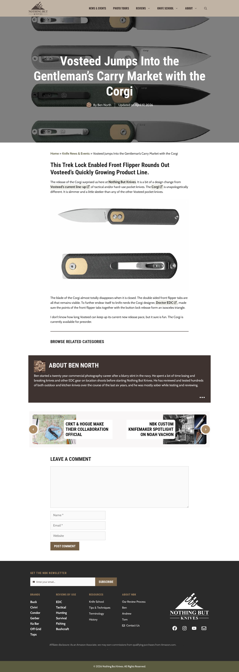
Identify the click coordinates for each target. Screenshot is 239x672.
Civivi (33, 607)
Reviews (141, 8)
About (189, 8)
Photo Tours (121, 8)
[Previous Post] (33, 429)
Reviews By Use (66, 594)
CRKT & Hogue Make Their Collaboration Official (87, 429)
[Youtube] (194, 628)
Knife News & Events (76, 153)
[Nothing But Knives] (38, 8)
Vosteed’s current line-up (68, 187)
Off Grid (35, 629)
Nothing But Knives (122, 182)
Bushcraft (62, 629)
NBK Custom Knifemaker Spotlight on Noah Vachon (151, 429)
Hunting (61, 613)
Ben (124, 607)
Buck (33, 602)
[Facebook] (175, 628)
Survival (61, 618)
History (93, 619)
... (202, 394)
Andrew (126, 613)
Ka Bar (34, 624)
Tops (33, 634)
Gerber (34, 618)
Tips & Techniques (99, 607)
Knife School (165, 8)
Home (54, 153)
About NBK (129, 594)
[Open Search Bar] (205, 8)
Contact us (133, 625)
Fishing (60, 624)
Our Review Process (134, 601)
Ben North (104, 105)
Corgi (155, 187)
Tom (125, 619)
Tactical (61, 607)
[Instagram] (184, 628)
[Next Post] (205, 429)
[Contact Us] (204, 628)
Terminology (96, 613)
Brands (35, 594)
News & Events (97, 8)
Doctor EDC (164, 303)
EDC (59, 602)
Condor (35, 613)
